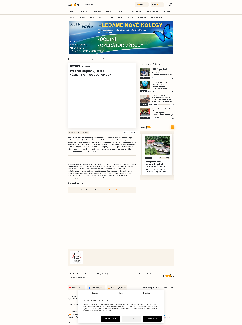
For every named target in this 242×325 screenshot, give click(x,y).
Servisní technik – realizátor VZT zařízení (155, 163)
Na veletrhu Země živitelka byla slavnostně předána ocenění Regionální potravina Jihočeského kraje (162, 112)
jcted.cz (70, 314)
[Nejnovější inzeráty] (172, 127)
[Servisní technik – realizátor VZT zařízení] (157, 145)
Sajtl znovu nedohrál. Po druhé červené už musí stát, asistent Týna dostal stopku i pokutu (160, 85)
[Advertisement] (56, 54)
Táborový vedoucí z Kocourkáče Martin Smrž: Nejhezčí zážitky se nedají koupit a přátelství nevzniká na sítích (162, 98)
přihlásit (110, 190)
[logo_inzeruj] (157, 4)
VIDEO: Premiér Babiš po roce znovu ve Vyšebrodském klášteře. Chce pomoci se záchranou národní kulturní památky (162, 72)
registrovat (118, 190)
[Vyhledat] (128, 4)
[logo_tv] (142, 4)
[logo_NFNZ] (76, 257)
